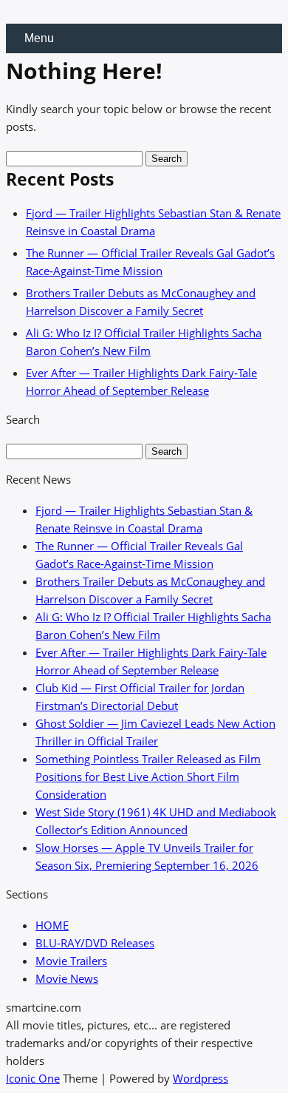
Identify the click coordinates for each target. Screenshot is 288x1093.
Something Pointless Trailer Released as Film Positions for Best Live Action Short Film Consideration (148, 776)
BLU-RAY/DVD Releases (94, 942)
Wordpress (200, 1078)
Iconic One (33, 1078)
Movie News (66, 978)
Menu (39, 38)
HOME (52, 925)
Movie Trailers (71, 960)
